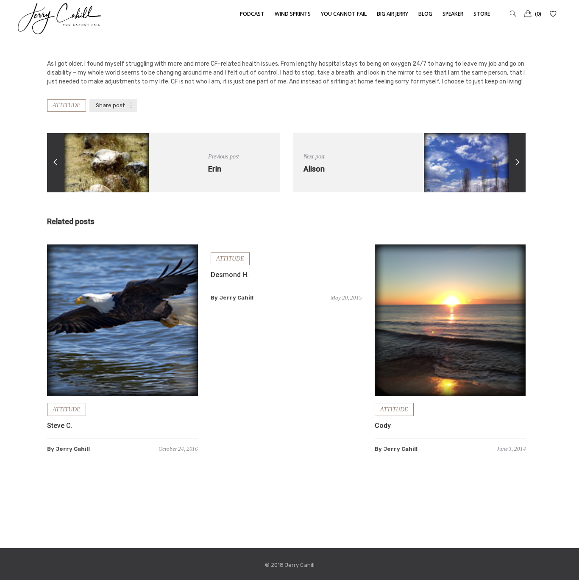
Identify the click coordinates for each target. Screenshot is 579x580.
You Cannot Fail (344, 13)
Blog (425, 13)
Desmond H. (230, 275)
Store (481, 13)
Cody (383, 426)
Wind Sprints (293, 13)
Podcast (252, 13)
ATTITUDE (67, 105)
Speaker (453, 13)
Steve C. (59, 426)
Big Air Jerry (392, 13)
